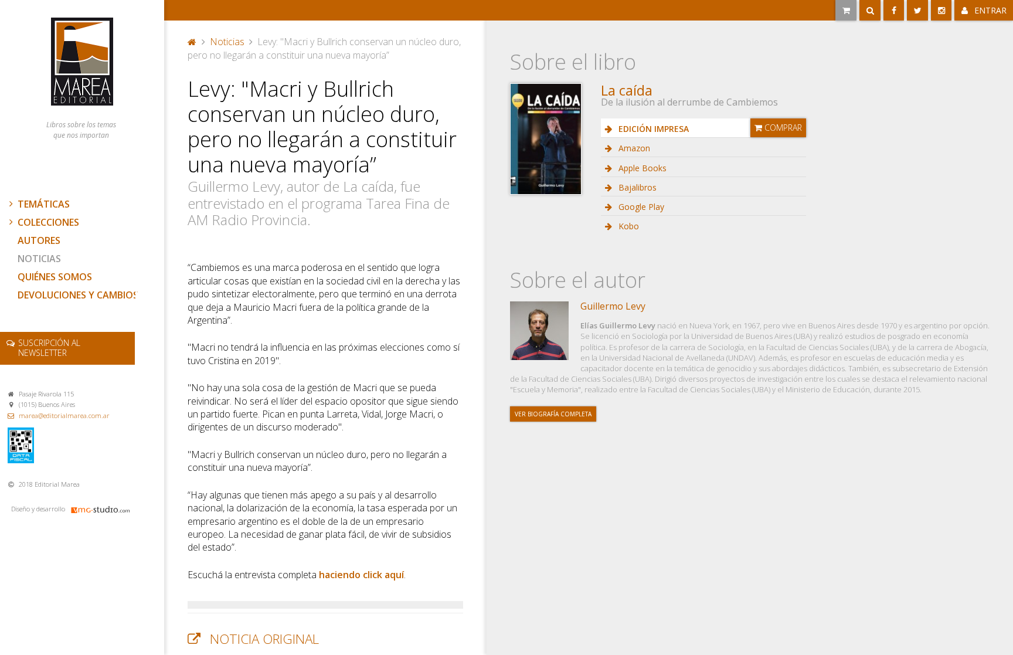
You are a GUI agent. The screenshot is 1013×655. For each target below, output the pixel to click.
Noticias (39, 258)
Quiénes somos (55, 276)
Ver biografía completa (553, 414)
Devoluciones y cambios (78, 295)
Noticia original (264, 639)
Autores (39, 240)
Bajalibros (636, 187)
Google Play (640, 206)
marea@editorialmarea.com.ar (64, 415)
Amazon (633, 148)
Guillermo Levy (612, 306)
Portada (192, 40)
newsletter (49, 347)
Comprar (782, 127)
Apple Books (641, 168)
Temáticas (44, 204)
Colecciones (48, 222)
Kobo (627, 226)
